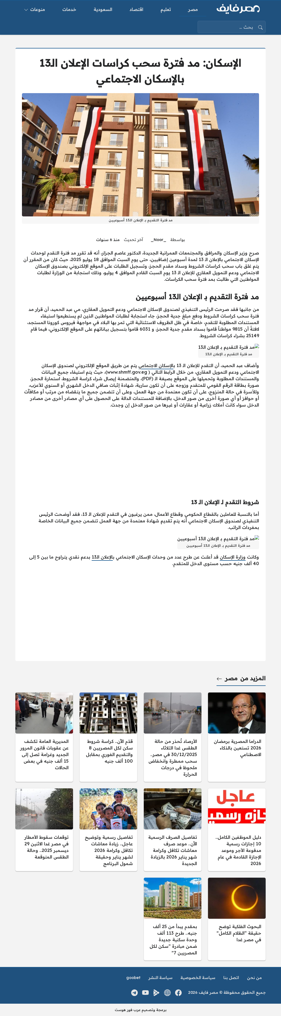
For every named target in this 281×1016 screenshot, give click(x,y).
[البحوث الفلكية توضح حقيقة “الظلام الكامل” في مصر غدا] (237, 919)
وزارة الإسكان (233, 557)
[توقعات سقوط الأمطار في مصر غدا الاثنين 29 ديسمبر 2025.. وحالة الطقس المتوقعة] (44, 829)
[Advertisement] (140, 451)
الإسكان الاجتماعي (155, 365)
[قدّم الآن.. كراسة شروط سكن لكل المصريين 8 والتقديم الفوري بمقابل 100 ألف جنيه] (108, 737)
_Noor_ (158, 239)
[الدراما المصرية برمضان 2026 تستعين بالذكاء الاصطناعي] (237, 737)
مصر (231, 678)
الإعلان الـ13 (102, 557)
